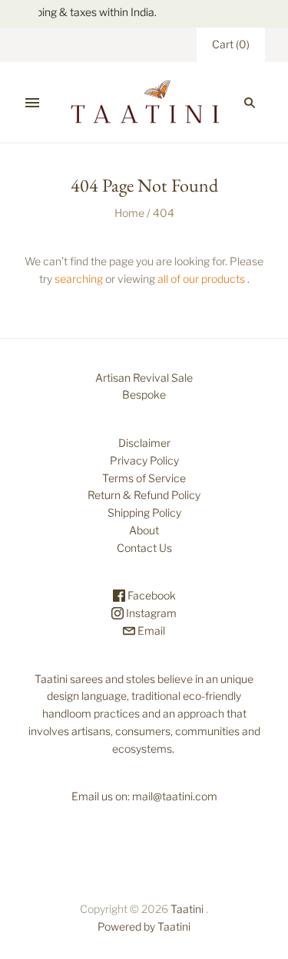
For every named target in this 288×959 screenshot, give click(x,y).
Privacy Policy (144, 460)
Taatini (187, 908)
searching (79, 278)
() (231, 44)
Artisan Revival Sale (144, 377)
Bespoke (144, 394)
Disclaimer (144, 442)
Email (150, 630)
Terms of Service (144, 477)
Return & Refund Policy (144, 494)
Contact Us (144, 547)
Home (129, 212)
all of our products (201, 278)
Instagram (150, 612)
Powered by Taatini (144, 926)
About (144, 530)
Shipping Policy (144, 512)
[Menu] (32, 103)
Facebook (150, 595)
